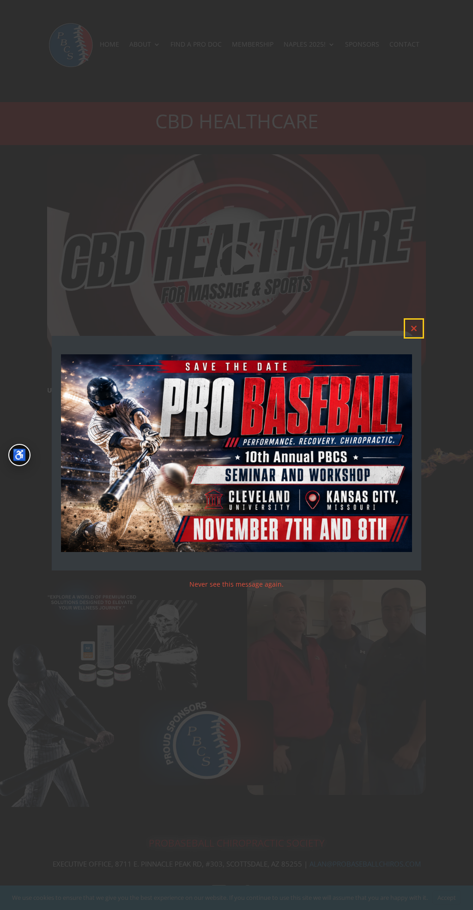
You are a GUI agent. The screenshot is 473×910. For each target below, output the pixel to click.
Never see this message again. (236, 584)
